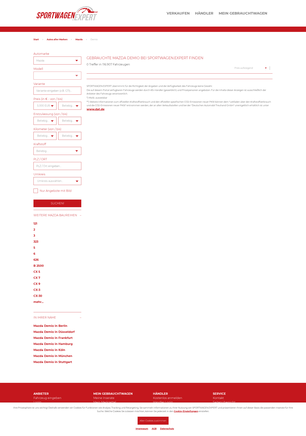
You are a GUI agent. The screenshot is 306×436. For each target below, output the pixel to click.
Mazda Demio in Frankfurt (53, 338)
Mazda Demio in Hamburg (53, 344)
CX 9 (36, 284)
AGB (154, 428)
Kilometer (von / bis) (47, 129)
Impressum (142, 428)
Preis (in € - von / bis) (48, 99)
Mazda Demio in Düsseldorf (54, 332)
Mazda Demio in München (52, 356)
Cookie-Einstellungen (186, 411)
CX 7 (36, 278)
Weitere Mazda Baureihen (55, 215)
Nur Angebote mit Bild (56, 190)
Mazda (79, 39)
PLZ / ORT (40, 159)
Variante (39, 84)
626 (36, 259)
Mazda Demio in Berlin (50, 326)
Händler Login (163, 402)
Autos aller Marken (57, 39)
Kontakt (218, 398)
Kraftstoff (39, 144)
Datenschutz (167, 428)
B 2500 (38, 265)
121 (35, 223)
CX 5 (36, 271)
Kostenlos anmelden (167, 398)
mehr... (38, 302)
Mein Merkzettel (104, 402)
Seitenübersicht (224, 402)
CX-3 (36, 290)
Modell (38, 69)
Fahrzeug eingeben (47, 398)
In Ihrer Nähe (44, 317)
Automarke (41, 53)
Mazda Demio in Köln (49, 350)
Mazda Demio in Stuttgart (52, 362)
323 (35, 241)
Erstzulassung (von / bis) (50, 114)
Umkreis (39, 174)
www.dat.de (95, 109)
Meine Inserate (103, 398)
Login (37, 402)
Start (36, 39)
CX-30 (37, 296)
